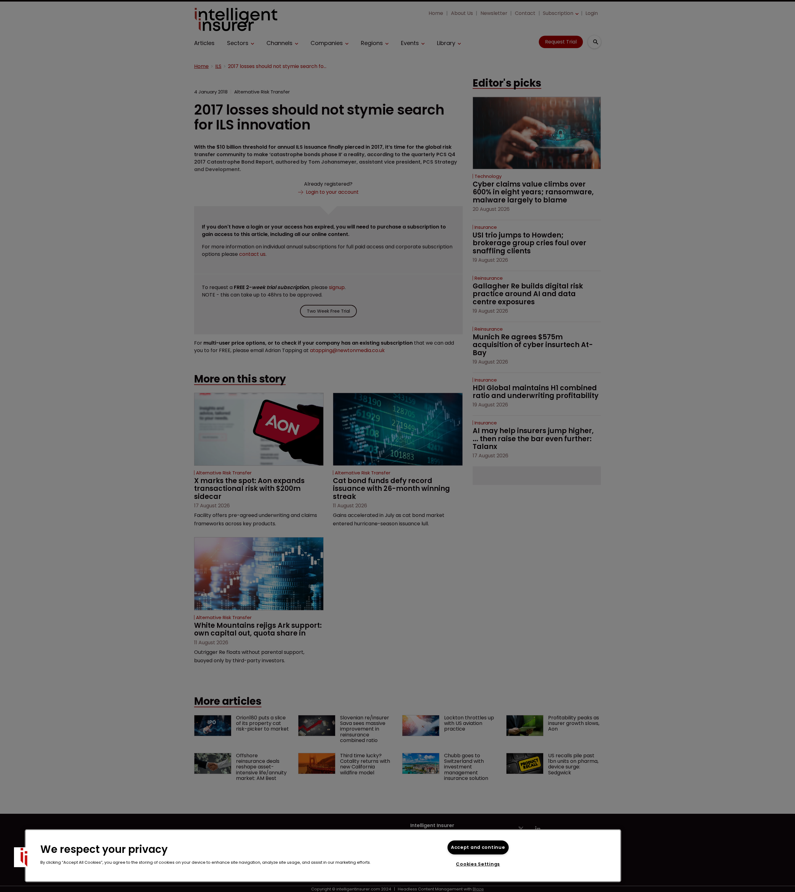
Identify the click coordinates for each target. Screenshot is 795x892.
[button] (24, 857)
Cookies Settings (478, 864)
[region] (323, 855)
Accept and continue (478, 847)
